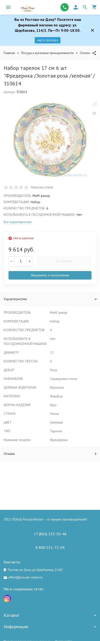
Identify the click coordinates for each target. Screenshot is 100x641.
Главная (9, 53)
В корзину (64, 260)
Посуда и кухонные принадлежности (47, 53)
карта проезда (47, 40)
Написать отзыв (42, 187)
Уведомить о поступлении (50, 275)
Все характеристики (18, 222)
